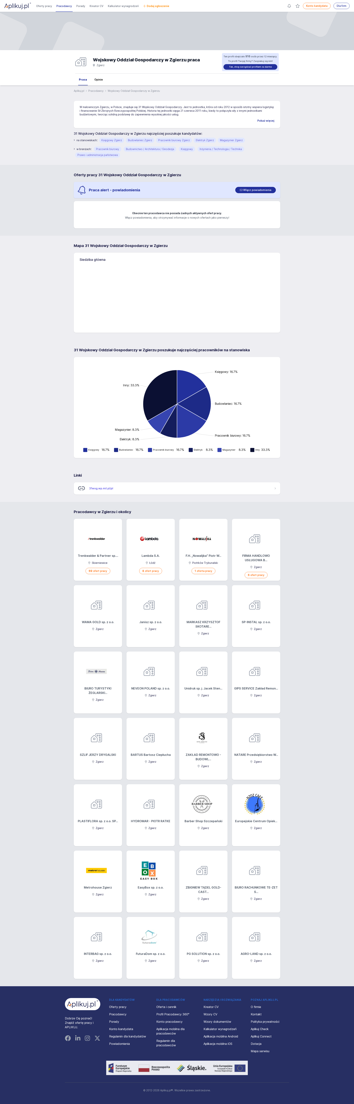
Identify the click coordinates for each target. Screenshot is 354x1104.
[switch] (255, 190)
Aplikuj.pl (79, 90)
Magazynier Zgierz (231, 140)
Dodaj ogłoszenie (158, 6)
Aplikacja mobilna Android (221, 1036)
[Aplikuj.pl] (82, 1004)
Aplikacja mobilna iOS (218, 1044)
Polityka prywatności (265, 1021)
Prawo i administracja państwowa (97, 154)
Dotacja (256, 1044)
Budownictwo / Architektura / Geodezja (150, 149)
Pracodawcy (64, 6)
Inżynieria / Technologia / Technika (221, 149)
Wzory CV (210, 1014)
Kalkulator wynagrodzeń (123, 6)
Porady (80, 6)
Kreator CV (96, 6)
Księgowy (187, 149)
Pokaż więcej (265, 120)
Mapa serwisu (260, 1051)
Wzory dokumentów (217, 1021)
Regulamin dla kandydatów (127, 1036)
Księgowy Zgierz (111, 140)
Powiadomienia (119, 1044)
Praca (83, 79)
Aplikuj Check (260, 1029)
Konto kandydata (316, 5)
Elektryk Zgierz (205, 140)
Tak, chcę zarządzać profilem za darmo (250, 66)
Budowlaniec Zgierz (140, 140)
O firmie (256, 1007)
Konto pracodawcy (169, 1021)
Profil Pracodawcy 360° (172, 1014)
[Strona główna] (17, 6)
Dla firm (341, 5)
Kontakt (256, 1014)
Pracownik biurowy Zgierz (174, 140)
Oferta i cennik (166, 1007)
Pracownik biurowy (107, 149)
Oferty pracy (44, 6)
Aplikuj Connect (261, 1036)
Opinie (98, 79)
